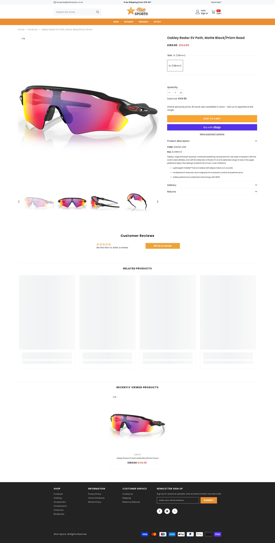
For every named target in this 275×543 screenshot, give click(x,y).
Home (21, 29)
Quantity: (172, 87)
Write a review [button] (163, 245)
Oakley (137, 454)
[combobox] (74, 12)
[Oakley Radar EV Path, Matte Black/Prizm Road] (137, 422)
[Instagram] (167, 511)
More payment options (212, 134)
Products (33, 29)
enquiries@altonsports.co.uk (70, 2)
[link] (47, 357)
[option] (88, 106)
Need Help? (216, 2)
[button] (19, 201)
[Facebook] (159, 511)
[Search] (77, 12)
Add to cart (212, 118)
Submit (209, 500)
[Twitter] (174, 511)
